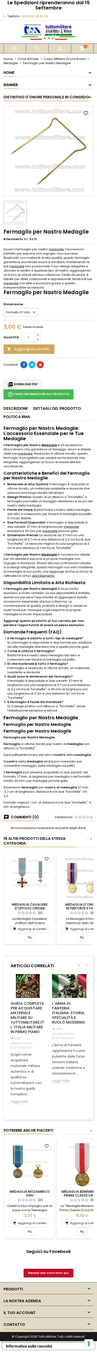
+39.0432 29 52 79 (34, 16)
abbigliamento (43, 575)
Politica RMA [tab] (17, 416)
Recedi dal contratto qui (48, 1273)
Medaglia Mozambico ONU (30, 1193)
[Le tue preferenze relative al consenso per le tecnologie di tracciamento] (88, 1343)
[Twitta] (32, 364)
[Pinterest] (40, 364)
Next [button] (86, 965)
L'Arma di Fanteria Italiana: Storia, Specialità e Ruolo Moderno (68, 1013)
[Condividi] (23, 364)
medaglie (56, 249)
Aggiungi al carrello (28, 349)
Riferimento (13, 239)
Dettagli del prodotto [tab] (57, 408)
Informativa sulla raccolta (29, 1346)
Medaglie (49, 445)
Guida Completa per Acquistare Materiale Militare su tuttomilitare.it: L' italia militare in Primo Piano (28, 1017)
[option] (27, 1042)
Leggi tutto (19, 1101)
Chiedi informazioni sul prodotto (38, 394)
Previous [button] (79, 965)
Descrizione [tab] (16, 408)
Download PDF (23, 384)
